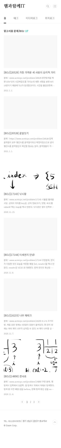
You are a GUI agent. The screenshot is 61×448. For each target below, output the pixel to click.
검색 (48, 6)
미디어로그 (32, 18)
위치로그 (49, 18)
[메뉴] (55, 6)
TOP (54, 422)
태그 (16, 18)
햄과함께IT (14, 6)
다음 (39, 402)
